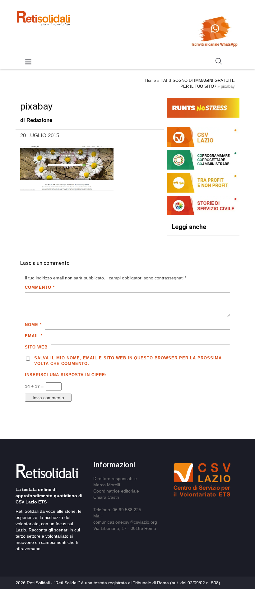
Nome (33, 324)
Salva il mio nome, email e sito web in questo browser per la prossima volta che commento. (128, 361)
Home (150, 80)
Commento (40, 287)
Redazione (39, 120)
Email (34, 336)
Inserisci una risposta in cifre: (66, 374)
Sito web (36, 347)
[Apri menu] (28, 62)
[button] (219, 63)
